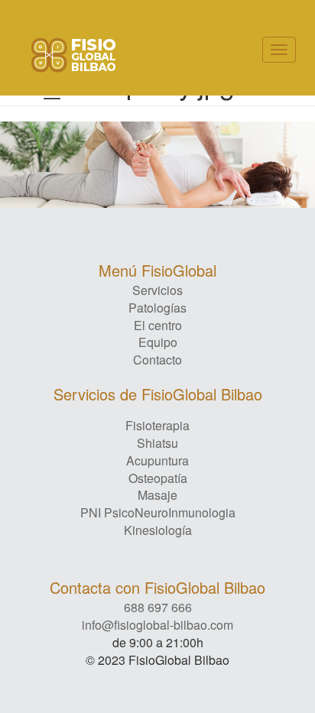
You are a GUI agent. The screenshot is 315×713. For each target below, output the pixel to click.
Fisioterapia (157, 425)
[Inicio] (74, 55)
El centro (158, 325)
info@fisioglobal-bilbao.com (157, 625)
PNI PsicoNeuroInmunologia (157, 512)
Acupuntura (157, 460)
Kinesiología (158, 530)
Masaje (157, 495)
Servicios (157, 290)
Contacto (157, 360)
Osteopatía (157, 478)
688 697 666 (158, 607)
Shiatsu (157, 443)
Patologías (157, 308)
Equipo (157, 342)
